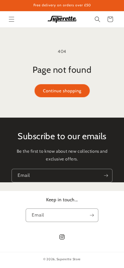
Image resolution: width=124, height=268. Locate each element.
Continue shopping (62, 90)
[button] (11, 19)
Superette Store (69, 259)
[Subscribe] (105, 175)
